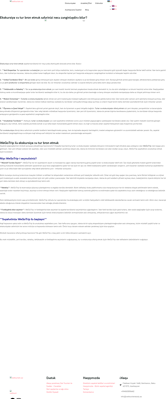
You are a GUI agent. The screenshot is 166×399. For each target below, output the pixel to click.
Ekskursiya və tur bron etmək (11, 64)
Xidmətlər (99, 3)
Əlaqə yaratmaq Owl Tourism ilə (59, 383)
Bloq (87, 10)
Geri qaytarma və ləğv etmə (57, 389)
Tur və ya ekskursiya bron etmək (38, 89)
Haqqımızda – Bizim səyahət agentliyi (98, 386)
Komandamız (88, 392)
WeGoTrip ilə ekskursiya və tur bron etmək (29, 143)
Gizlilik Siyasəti (52, 392)
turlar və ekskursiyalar (40, 121)
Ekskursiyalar (70, 3)
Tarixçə (86, 389)
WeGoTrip (147, 146)
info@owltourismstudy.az (131, 396)
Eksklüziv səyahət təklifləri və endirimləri (99, 383)
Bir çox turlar (30, 80)
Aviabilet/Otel (86, 3)
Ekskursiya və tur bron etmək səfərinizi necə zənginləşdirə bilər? (43, 17)
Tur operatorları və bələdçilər (28, 70)
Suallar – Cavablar (53, 386)
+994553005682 (127, 391)
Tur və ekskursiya (7, 130)
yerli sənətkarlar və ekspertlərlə (17, 83)
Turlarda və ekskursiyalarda (32, 99)
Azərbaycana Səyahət (73, 10)
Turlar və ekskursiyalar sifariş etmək (109, 108)
